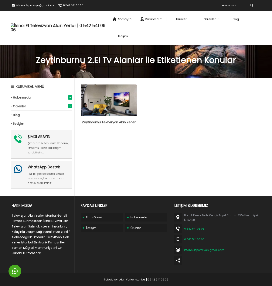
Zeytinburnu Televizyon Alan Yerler (109, 122)
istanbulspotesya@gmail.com (36, 5)
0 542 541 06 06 (73, 5)
